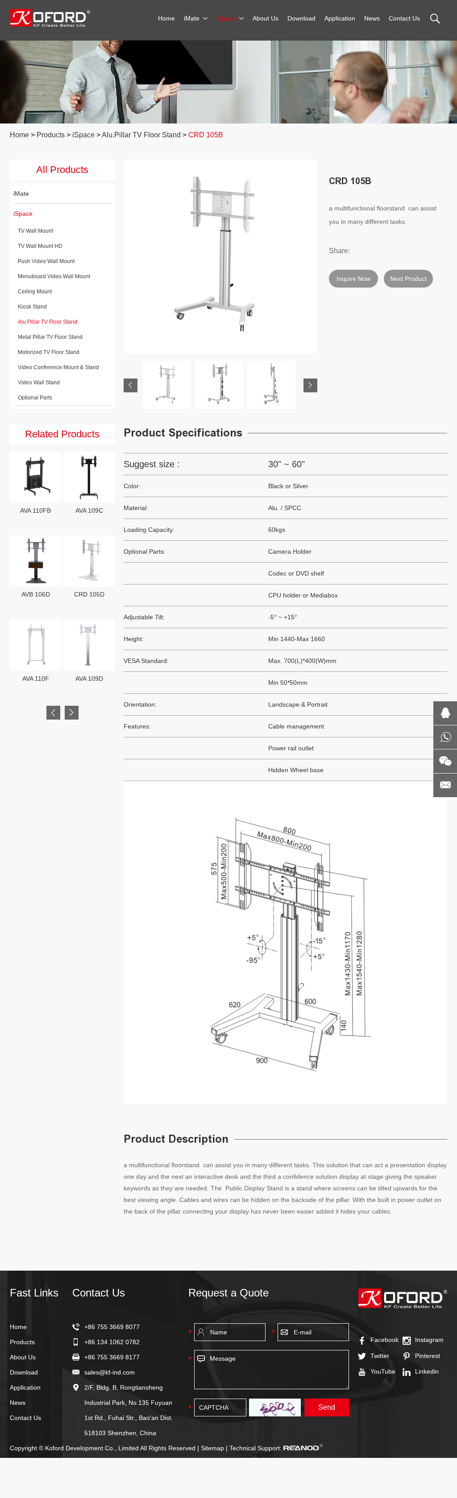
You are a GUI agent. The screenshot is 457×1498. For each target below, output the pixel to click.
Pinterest (427, 1355)
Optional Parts (35, 398)
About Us (265, 18)
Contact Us (404, 18)
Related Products (62, 434)
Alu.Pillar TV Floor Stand (141, 135)
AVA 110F (35, 678)
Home (166, 18)
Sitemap (212, 1448)
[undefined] (220, 256)
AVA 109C (89, 510)
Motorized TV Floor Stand (48, 352)
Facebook (384, 1339)
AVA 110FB (35, 510)
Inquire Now (353, 278)
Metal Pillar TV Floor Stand (50, 337)
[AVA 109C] (89, 477)
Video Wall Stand (39, 382)
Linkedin (427, 1371)
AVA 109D (89, 678)
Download (301, 18)
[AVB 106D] (35, 561)
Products (51, 135)
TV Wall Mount (35, 231)
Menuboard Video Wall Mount (54, 276)
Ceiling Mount (35, 291)
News (372, 18)
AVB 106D (35, 594)
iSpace (226, 18)
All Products (62, 169)
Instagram (429, 1339)
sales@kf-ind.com (109, 1372)
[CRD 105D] (89, 561)
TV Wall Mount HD (40, 246)
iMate (191, 18)
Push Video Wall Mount (46, 261)
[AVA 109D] (89, 645)
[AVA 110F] (35, 645)
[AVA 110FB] (35, 477)
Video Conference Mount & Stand (58, 367)
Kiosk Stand (32, 307)
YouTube (382, 1371)
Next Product (408, 278)
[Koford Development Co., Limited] (50, 18)
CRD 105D (89, 594)
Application (339, 18)
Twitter (379, 1355)
